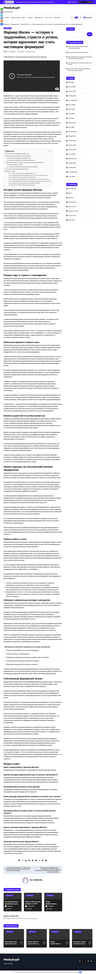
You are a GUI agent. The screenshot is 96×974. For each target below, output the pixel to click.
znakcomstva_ (31, 906)
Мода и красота (39, 17)
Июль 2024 (71, 109)
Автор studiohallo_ (11, 51)
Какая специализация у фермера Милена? (23, 173)
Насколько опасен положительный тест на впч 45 (80, 63)
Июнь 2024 (71, 113)
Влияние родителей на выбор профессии (22, 160)
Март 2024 (71, 127)
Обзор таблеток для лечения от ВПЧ (32, 903)
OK (80, 972)
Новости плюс (72, 206)
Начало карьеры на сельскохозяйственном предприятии (25, 162)
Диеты (24, 17)
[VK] (1, 18)
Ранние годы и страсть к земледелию (18, 156)
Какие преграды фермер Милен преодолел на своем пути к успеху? (30, 179)
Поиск (71, 29)
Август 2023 (71, 154)
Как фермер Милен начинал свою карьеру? (24, 177)
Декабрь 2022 (72, 158)
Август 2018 (71, 176)
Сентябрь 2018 (72, 172)
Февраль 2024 (72, 131)
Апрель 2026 (72, 86)
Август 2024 (71, 104)
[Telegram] (1, 15)
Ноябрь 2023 (72, 145)
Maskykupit (12, 8)
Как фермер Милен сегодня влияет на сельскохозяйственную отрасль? (31, 181)
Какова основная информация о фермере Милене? (26, 183)
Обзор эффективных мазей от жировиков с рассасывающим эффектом (80, 57)
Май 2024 (71, 118)
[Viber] (1, 12)
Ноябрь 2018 (72, 163)
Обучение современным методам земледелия (23, 167)
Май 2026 (71, 82)
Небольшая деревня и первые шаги (20, 158)
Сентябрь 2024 (72, 100)
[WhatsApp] (1, 9)
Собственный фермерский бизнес (17, 169)
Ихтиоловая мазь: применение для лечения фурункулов (78, 47)
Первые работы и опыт (16, 164)
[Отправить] (1, 24)
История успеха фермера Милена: (17, 153)
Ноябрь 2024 (72, 91)
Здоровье (30, 17)
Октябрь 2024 (72, 96)
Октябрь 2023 (72, 149)
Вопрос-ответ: (11, 171)
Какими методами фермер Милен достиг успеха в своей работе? (30, 175)
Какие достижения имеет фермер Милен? (23, 185)
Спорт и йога (57, 17)
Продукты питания (16, 17)
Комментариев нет (30, 51)
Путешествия (48, 17)
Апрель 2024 (72, 122)
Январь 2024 (72, 136)
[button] (49, 151)
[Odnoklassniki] (1, 21)
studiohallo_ (38, 880)
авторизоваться (32, 918)
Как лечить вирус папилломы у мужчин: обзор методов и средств (79, 69)
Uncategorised (7, 28)
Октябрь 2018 (72, 167)
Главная (7, 17)
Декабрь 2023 (72, 140)
